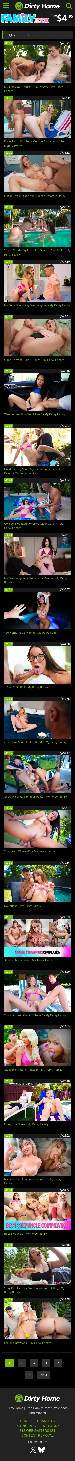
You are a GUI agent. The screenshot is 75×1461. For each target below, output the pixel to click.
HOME (25, 1421)
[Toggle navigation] (6, 6)
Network (51, 1426)
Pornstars (26, 1426)
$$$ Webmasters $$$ (37, 1430)
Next (43, 1375)
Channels (46, 1421)
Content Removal (37, 1435)
